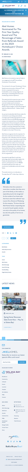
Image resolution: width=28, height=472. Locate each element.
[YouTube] (20, 441)
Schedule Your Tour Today (13, 14)
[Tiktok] (14, 441)
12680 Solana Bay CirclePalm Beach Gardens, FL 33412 (20, 411)
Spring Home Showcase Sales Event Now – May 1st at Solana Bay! (13, 319)
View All (5, 288)
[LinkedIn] (17, 441)
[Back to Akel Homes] (18, 1)
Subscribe (22, 362)
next (25, 302)
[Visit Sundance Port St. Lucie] (21, 1)
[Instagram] (11, 441)
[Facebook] (8, 441)
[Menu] (25, 1)
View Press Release (7, 227)
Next (13, 238)
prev (2, 302)
